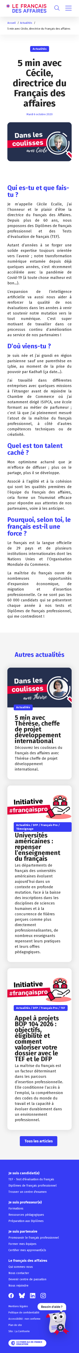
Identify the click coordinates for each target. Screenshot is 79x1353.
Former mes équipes (22, 1244)
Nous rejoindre (18, 1285)
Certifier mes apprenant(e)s (27, 1250)
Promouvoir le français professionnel (33, 1237)
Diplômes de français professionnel (32, 1185)
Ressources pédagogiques (26, 1215)
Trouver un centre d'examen (27, 1192)
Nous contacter (18, 1273)
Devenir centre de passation (27, 1279)
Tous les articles (38, 1141)
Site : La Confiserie (19, 1331)
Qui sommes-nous (20, 1267)
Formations (15, 1208)
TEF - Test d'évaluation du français (31, 1179)
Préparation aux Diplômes (26, 1221)
